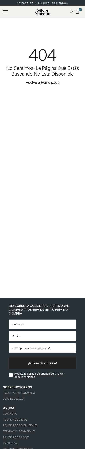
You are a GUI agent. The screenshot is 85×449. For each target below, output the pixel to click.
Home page (50, 82)
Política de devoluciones (20, 425)
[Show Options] (73, 348)
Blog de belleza (13, 398)
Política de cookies (16, 437)
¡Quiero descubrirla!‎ (42, 363)
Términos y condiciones (19, 431)
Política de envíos (15, 419)
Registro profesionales (19, 392)
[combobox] (42, 348)
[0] (77, 12)
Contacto (10, 413)
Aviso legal (10, 443)
